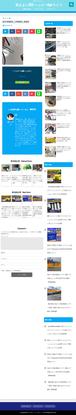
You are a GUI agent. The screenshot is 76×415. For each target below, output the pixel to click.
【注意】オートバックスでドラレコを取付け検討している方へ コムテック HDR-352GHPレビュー (63, 30)
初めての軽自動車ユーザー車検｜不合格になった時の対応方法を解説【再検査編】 (37, 211)
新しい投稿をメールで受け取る (11, 270)
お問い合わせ (27, 9)
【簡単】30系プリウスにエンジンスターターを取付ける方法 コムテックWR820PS (63, 149)
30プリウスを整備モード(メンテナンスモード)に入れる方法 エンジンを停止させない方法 (63, 112)
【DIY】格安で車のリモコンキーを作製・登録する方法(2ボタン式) (63, 139)
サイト (3, 264)
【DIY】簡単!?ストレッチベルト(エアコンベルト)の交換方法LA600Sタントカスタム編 (63, 85)
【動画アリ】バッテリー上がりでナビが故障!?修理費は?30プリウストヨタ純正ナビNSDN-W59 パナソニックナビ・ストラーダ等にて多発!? (63, 58)
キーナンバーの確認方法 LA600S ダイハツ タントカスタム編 (16, 179)
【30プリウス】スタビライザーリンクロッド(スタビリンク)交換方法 (37, 179)
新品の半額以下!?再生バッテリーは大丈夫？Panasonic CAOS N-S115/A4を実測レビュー (27, 212)
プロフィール (51, 9)
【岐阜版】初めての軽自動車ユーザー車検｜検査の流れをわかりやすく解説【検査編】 (59, 385)
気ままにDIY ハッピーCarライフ (38, 5)
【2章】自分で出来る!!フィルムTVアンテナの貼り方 (63, 70)
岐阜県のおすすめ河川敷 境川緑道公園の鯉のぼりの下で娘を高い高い (27, 179)
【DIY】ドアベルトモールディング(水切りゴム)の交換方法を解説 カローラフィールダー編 (63, 44)
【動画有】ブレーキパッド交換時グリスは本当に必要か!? (63, 98)
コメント (4, 236)
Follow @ (22, 76)
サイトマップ (39, 9)
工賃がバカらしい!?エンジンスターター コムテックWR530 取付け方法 (63, 125)
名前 (3, 252)
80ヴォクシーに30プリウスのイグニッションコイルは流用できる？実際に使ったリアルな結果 (16, 211)
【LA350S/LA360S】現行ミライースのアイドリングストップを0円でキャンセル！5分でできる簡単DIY (6, 212)
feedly (23, 82)
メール (3, 258)
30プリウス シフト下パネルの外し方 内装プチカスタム (6, 178)
